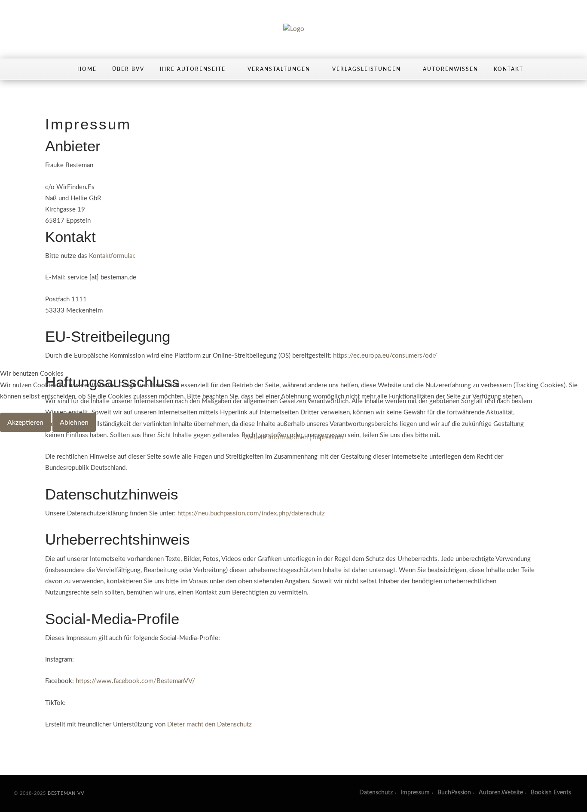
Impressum (328, 437)
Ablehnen (74, 422)
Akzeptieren (25, 422)
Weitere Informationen (276, 437)
